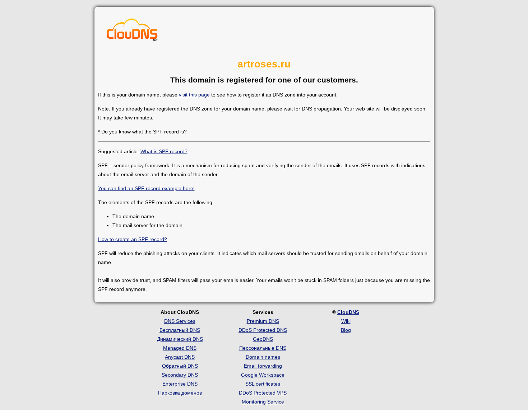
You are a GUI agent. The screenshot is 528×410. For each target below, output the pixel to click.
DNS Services (179, 321)
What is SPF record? (163, 151)
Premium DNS (263, 321)
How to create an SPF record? (132, 239)
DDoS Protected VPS (263, 393)
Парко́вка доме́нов (180, 393)
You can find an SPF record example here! (146, 188)
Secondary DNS (180, 375)
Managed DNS (179, 348)
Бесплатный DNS (179, 330)
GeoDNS (263, 339)
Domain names (263, 357)
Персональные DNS (262, 348)
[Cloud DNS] (132, 32)
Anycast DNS (180, 357)
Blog (346, 330)
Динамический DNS (180, 339)
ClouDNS (348, 312)
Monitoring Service (263, 402)
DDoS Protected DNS (262, 330)
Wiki (346, 321)
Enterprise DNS (180, 384)
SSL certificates (262, 384)
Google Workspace (262, 375)
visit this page (194, 95)
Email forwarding (263, 366)
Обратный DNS (180, 366)
